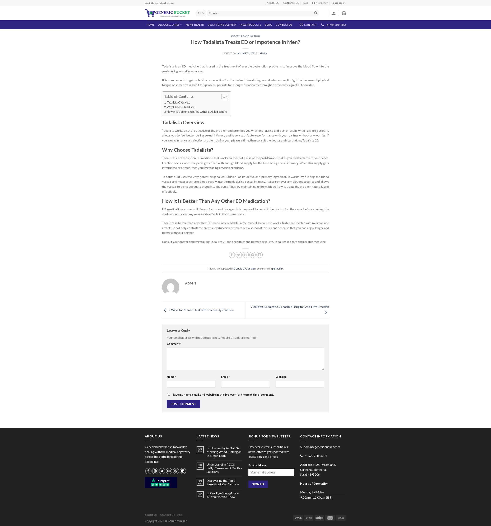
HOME (151, 24)
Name (171, 376)
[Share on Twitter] (239, 255)
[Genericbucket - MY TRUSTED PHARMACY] (167, 13)
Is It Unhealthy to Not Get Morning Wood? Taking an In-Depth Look (224, 451)
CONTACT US (291, 2)
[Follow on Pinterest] (176, 471)
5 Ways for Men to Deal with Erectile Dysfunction (201, 310)
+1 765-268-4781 (315, 456)
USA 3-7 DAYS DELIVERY (222, 24)
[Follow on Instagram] (155, 471)
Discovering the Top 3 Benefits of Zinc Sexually (223, 482)
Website (281, 376)
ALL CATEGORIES (169, 24)
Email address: (257, 465)
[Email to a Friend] (245, 255)
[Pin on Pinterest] (252, 255)
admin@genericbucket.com (322, 447)
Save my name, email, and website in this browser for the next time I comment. (223, 394)
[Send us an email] (169, 471)
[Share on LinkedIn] (259, 255)
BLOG (268, 24)
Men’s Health (195, 24)
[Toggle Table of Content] (223, 97)
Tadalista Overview (178, 102)
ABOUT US (273, 2)
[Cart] (344, 13)
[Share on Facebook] (232, 255)
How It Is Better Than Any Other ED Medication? (197, 111)
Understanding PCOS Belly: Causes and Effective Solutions (224, 468)
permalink (277, 268)
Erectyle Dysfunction (245, 36)
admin (263, 53)
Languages (338, 2)
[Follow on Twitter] (162, 471)
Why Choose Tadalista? (181, 107)
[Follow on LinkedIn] (183, 471)
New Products (251, 24)
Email (225, 376)
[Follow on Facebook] (148, 471)
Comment (174, 343)
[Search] (315, 13)
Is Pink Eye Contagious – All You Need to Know (223, 495)
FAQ (305, 2)
